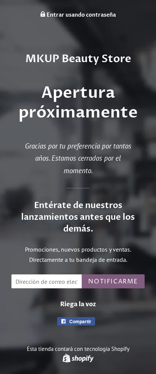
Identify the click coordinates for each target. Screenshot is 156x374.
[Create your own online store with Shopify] (78, 357)
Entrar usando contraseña (80, 15)
